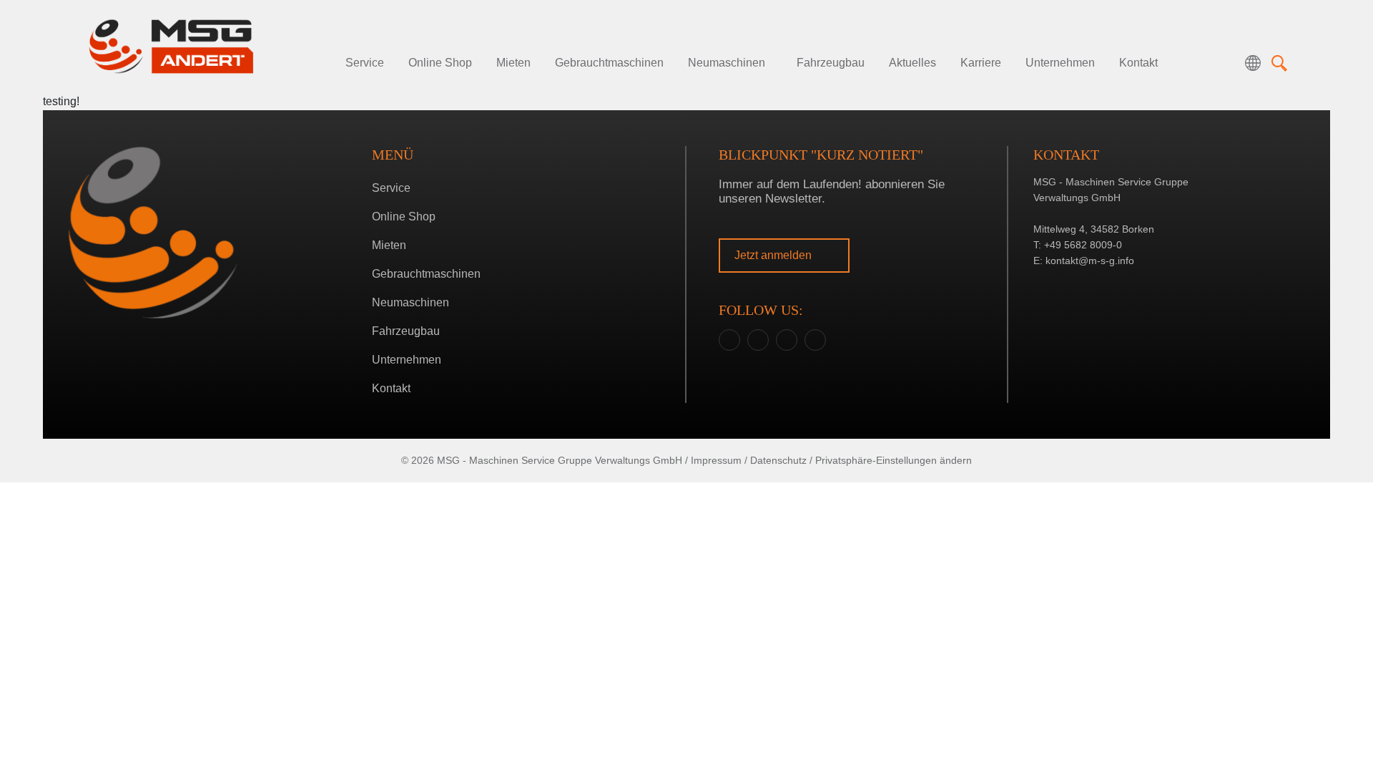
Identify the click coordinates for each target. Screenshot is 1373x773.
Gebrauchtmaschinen (609, 63)
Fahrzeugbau (831, 63)
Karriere (980, 63)
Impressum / (719, 460)
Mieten (513, 63)
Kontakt (1138, 63)
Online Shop (440, 63)
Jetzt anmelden (774, 255)
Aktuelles (912, 63)
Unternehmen (1060, 63)
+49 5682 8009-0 (1083, 245)
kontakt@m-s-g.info (1089, 260)
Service (364, 63)
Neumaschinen (726, 63)
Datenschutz (778, 460)
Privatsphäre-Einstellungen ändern (893, 460)
